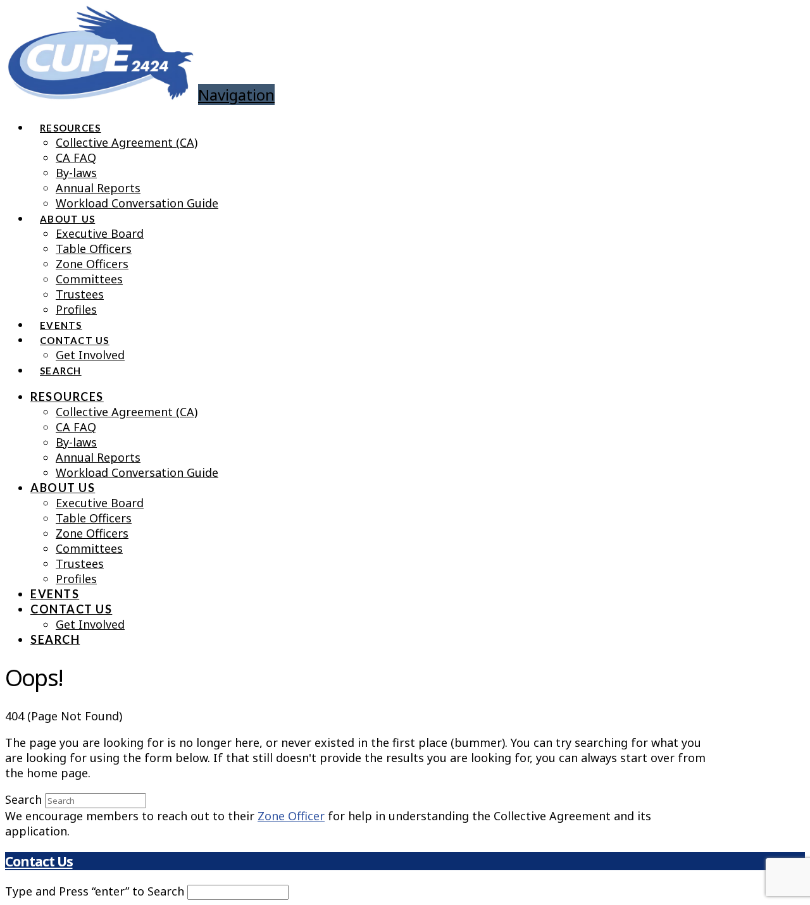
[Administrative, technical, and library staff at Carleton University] (100, 90)
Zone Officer (291, 815)
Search (23, 799)
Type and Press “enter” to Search (94, 891)
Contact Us (38, 861)
